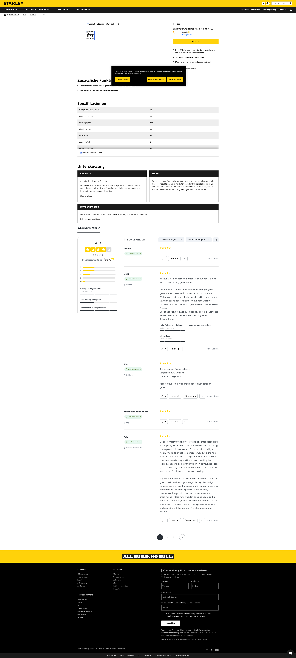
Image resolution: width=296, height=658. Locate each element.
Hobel (24, 15)
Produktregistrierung (269, 9)
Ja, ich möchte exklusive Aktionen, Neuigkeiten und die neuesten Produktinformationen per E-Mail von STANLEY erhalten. (188, 615)
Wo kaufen (195, 41)
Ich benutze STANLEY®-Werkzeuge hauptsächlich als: (180, 603)
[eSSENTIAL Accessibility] (266, 3)
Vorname (164, 581)
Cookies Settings (122, 79)
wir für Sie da (200, 189)
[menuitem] (10, 10)
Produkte (9, 10)
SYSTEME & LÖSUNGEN (36, 10)
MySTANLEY (245, 9)
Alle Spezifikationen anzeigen (92, 152)
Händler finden (255, 9)
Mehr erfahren (86, 196)
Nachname (195, 581)
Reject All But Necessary (156, 79)
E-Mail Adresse (166, 592)
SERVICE (61, 10)
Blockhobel (33, 15)
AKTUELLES (82, 10)
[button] (207, 650)
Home (5, 15)
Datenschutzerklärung (170, 633)
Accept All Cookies (175, 79)
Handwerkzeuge (14, 15)
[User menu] (291, 10)
